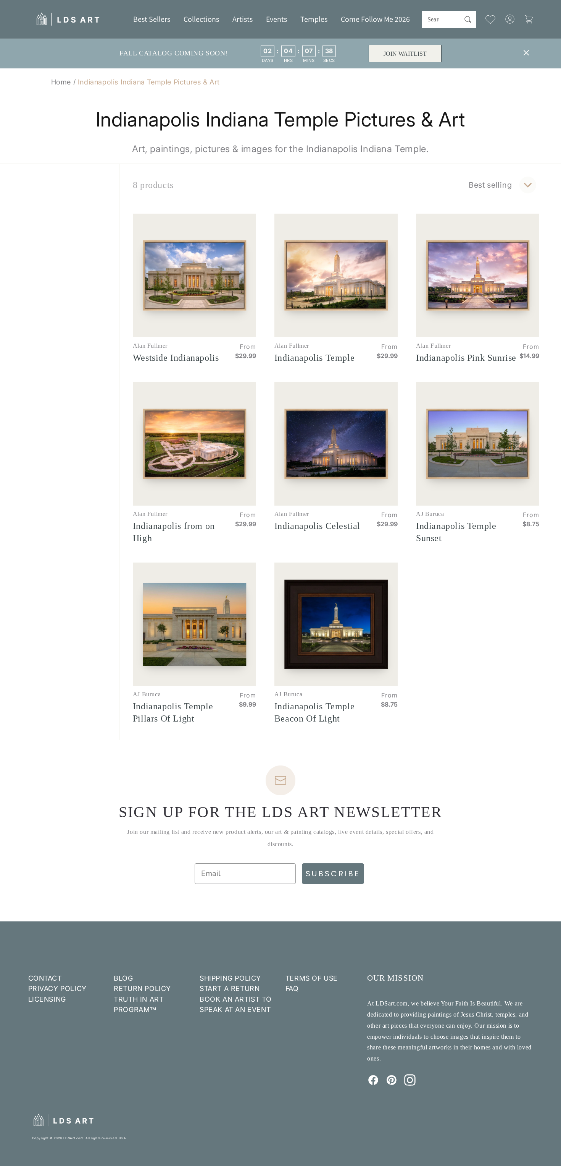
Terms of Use (311, 978)
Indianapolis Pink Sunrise (466, 358)
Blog (123, 978)
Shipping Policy (230, 978)
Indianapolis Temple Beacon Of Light (314, 712)
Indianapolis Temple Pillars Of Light (173, 712)
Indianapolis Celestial (317, 526)
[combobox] (449, 19)
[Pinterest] (391, 1083)
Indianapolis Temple (314, 358)
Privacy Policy (57, 988)
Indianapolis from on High (174, 532)
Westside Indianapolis (176, 358)
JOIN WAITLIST (404, 53)
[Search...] (467, 19)
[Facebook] (373, 1083)
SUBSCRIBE (333, 873)
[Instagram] (410, 1083)
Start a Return (230, 988)
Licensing (47, 999)
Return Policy (142, 988)
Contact (45, 978)
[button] (201, 19)
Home (61, 82)
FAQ (292, 988)
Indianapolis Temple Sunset (456, 532)
